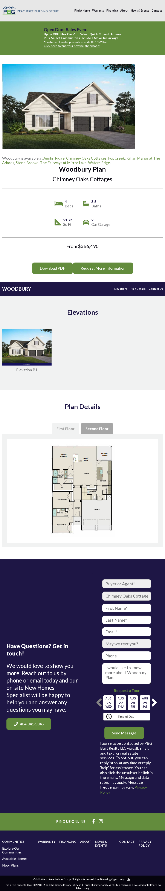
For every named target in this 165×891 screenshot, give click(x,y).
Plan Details (138, 288)
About (124, 10)
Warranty (98, 10)
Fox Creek (116, 158)
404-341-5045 (32, 724)
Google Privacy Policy (66, 884)
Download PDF (52, 268)
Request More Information (103, 268)
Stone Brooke (27, 162)
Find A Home (82, 10)
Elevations (120, 288)
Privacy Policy (145, 843)
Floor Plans (10, 865)
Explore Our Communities (12, 850)
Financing (112, 10)
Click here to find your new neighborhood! (72, 46)
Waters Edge (99, 162)
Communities (13, 841)
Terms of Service (92, 884)
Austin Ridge (54, 158)
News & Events (140, 10)
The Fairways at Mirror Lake (63, 162)
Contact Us (156, 288)
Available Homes (14, 859)
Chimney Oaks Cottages (86, 158)
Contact (156, 10)
